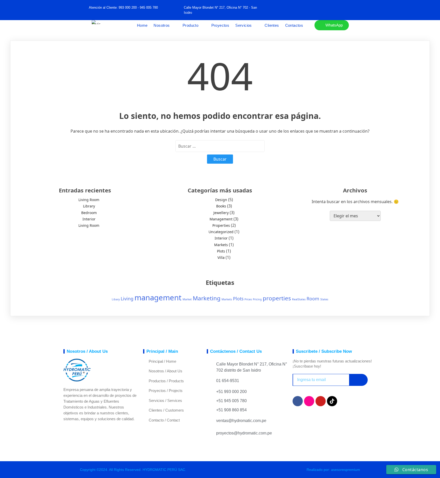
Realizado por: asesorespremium (333, 470)
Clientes (272, 25)
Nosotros (162, 25)
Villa (221, 257)
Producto (190, 25)
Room (313, 299)
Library (89, 206)
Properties (221, 225)
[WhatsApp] (315, 10)
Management (221, 219)
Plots (221, 251)
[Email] (326, 10)
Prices (248, 299)
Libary (116, 299)
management (158, 297)
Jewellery (221, 212)
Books (221, 206)
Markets (221, 244)
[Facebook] (304, 10)
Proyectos (220, 25)
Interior (88, 219)
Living (127, 299)
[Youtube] (320, 401)
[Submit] (358, 380)
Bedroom (89, 212)
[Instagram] (309, 401)
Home (142, 25)
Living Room (88, 199)
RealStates (299, 299)
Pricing (257, 299)
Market (187, 299)
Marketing (207, 298)
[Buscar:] (220, 146)
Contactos (294, 25)
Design (221, 199)
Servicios (243, 25)
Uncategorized (221, 231)
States (324, 299)
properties (277, 298)
